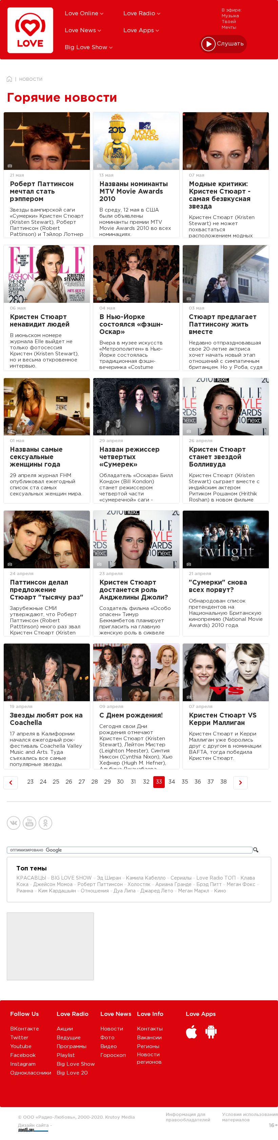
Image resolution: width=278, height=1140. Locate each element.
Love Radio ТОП (216, 878)
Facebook (23, 1055)
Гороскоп (113, 1055)
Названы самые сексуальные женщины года (36, 457)
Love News (81, 30)
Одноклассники (30, 1073)
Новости (111, 1029)
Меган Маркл (193, 891)
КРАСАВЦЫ (31, 878)
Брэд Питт (209, 885)
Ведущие (69, 1038)
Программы (71, 1046)
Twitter (19, 1038)
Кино (220, 891)
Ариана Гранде (173, 885)
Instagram (23, 1064)
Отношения (95, 891)
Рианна (24, 891)
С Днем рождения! (131, 716)
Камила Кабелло (146, 878)
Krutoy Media (120, 1117)
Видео (108, 1046)
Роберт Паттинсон (100, 885)
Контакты (150, 1029)
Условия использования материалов (250, 1117)
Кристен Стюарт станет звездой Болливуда (217, 457)
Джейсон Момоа (53, 885)
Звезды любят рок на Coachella (46, 719)
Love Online (82, 13)
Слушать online (230, 43)
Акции (65, 1029)
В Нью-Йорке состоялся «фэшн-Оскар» (131, 324)
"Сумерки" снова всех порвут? (218, 586)
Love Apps (139, 30)
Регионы (148, 1046)
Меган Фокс (241, 885)
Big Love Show (87, 47)
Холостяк (139, 885)
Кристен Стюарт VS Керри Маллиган (223, 719)
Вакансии (149, 1038)
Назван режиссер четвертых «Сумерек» (129, 457)
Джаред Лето (156, 891)
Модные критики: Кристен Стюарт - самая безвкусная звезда (220, 195)
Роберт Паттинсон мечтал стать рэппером (42, 191)
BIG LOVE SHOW (72, 878)
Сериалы (181, 878)
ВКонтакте (24, 1029)
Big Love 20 (72, 1073)
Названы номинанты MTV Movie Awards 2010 (133, 191)
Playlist (66, 1055)
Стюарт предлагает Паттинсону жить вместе (223, 324)
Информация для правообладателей (188, 1117)
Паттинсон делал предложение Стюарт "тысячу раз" (46, 590)
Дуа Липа (125, 891)
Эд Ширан (109, 878)
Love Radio (140, 13)
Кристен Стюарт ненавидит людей (40, 321)
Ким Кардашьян (57, 891)
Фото (107, 1038)
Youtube (21, 1046)
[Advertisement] (50, 947)
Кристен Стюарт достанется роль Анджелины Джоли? (133, 590)
